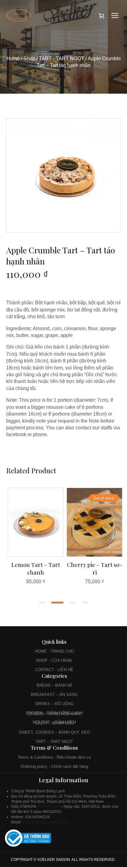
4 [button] (85, 602)
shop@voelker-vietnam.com (46, 822)
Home (13, 58)
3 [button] (73, 602)
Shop (29, 58)
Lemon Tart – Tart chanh (35, 568)
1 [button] (42, 602)
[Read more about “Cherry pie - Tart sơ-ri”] (94, 554)
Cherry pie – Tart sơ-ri (94, 568)
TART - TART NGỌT (61, 58)
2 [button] (57, 602)
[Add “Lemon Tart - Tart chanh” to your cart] (35, 554)
